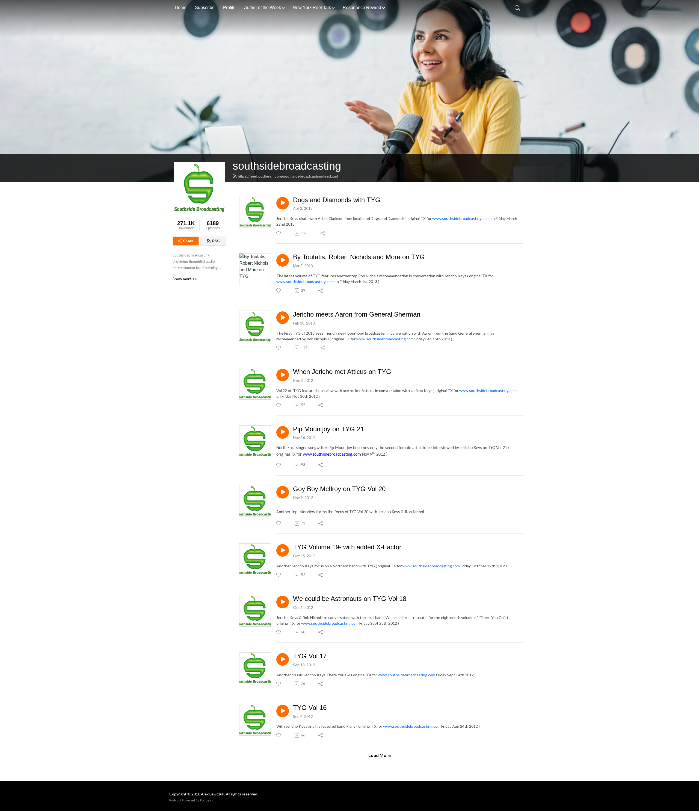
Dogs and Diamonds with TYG (336, 200)
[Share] (323, 233)
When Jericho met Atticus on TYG (342, 371)
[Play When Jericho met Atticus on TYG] (282, 375)
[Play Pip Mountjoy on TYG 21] (282, 432)
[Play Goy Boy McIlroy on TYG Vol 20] (282, 492)
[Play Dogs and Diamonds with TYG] (282, 203)
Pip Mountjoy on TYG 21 (328, 429)
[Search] (517, 7)
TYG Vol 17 (310, 656)
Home (180, 7)
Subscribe (205, 7)
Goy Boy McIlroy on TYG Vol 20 (339, 489)
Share (188, 241)
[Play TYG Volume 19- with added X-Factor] (282, 550)
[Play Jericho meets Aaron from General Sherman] (282, 317)
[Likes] (279, 233)
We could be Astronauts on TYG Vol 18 (349, 598)
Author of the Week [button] (262, 7)
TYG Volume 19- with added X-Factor (347, 547)
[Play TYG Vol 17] (282, 659)
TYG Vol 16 (310, 707)
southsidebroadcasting (287, 166)
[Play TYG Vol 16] (282, 711)
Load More (379, 755)
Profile (229, 7)
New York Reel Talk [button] (312, 7)
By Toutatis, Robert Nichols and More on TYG (359, 257)
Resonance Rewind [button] (362, 7)
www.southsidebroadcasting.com (461, 218)
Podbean (206, 800)
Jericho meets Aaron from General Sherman (356, 314)
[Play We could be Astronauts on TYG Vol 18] (282, 602)
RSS (216, 241)
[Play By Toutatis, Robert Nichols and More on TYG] (282, 260)
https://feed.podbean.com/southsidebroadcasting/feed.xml (288, 176)
